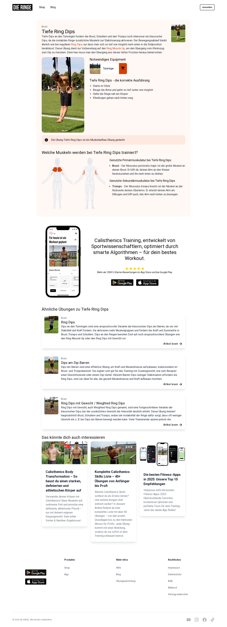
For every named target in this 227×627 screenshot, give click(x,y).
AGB (170, 581)
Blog (53, 7)
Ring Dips (76, 44)
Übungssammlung (125, 581)
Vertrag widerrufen (178, 594)
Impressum (174, 567)
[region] (63, 95)
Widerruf (172, 587)
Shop (42, 7)
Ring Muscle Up (116, 48)
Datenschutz (174, 574)
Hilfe (118, 567)
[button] (46, 95)
